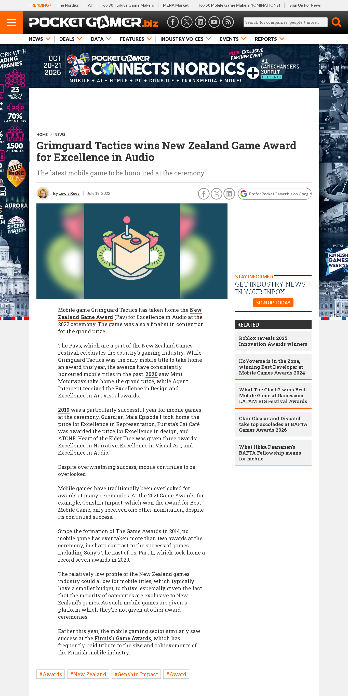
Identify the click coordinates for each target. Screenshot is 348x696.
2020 (151, 374)
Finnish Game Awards (123, 638)
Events (229, 39)
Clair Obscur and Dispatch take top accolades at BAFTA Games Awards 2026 (273, 424)
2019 (64, 409)
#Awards (50, 674)
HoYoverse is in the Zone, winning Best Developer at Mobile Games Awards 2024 (272, 367)
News (36, 39)
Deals (67, 39)
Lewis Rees (69, 193)
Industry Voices (182, 39)
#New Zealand (88, 674)
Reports (266, 39)
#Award (176, 674)
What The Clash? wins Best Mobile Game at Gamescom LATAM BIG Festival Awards (273, 395)
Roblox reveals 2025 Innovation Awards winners (273, 341)
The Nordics (68, 5)
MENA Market (176, 5)
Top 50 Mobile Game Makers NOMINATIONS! (239, 5)
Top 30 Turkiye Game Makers (127, 5)
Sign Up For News (305, 5)
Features (132, 39)
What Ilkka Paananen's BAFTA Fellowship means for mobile (270, 453)
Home (42, 134)
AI (90, 5)
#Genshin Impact (136, 674)
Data (97, 39)
